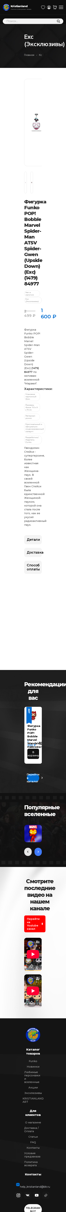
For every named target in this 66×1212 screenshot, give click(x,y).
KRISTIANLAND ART (33, 1100)
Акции (33, 1087)
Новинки (33, 1066)
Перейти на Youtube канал (33, 923)
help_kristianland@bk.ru (35, 1184)
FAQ (33, 1142)
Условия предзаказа (32, 1155)
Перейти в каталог (33, 778)
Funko (33, 1061)
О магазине (33, 1122)
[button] (40, 743)
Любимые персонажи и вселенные (32, 1077)
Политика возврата (31, 1163)
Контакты (33, 1147)
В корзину (33, 754)
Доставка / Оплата (31, 1129)
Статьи (33, 1136)
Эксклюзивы (33, 1093)
